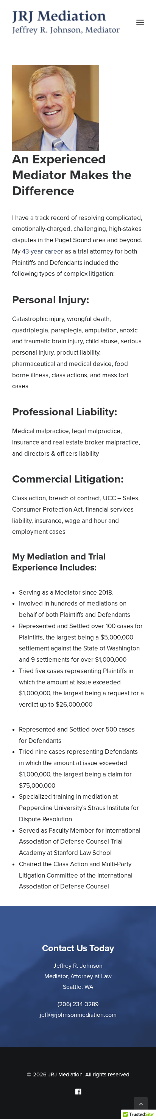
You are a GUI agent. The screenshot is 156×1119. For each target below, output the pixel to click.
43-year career (42, 251)
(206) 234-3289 (78, 1004)
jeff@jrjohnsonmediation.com (78, 1015)
